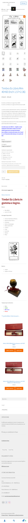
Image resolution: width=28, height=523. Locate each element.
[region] (14, 251)
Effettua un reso (5, 466)
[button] (24, 16)
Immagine (4, 144)
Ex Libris (7, 179)
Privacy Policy (4, 409)
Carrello (21, 519)
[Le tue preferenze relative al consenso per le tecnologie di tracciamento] (25, 520)
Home (4, 9)
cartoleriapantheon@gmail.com (12, 496)
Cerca (14, 520)
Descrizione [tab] (4, 186)
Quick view (19, 350)
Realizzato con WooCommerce (16, 515)
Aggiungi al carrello (13, 171)
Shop (8, 9)
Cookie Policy (10, 449)
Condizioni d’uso (5, 440)
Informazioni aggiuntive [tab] (7, 190)
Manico (3, 139)
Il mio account (4, 520)
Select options (9, 350)
